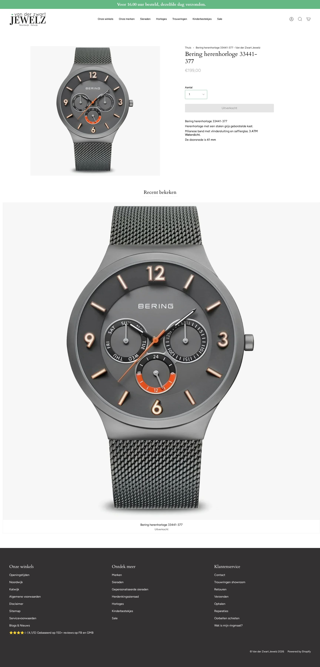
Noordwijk (16, 582)
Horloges (118, 604)
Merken (117, 575)
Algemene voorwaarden (25, 596)
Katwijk (14, 589)
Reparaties (221, 611)
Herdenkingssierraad (125, 596)
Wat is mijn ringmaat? (228, 625)
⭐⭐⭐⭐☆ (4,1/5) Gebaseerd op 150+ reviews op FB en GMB (51, 632)
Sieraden (118, 582)
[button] (105, 19)
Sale (115, 618)
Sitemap (14, 611)
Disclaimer (16, 604)
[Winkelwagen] (308, 19)
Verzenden (221, 596)
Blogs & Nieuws (19, 625)
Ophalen (219, 604)
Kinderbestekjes (122, 611)
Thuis (188, 47)
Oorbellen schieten (226, 618)
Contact (219, 575)
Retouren (220, 589)
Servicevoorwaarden (22, 618)
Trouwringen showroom (229, 582)
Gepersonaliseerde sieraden (130, 589)
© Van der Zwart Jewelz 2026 (267, 651)
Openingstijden (19, 575)
